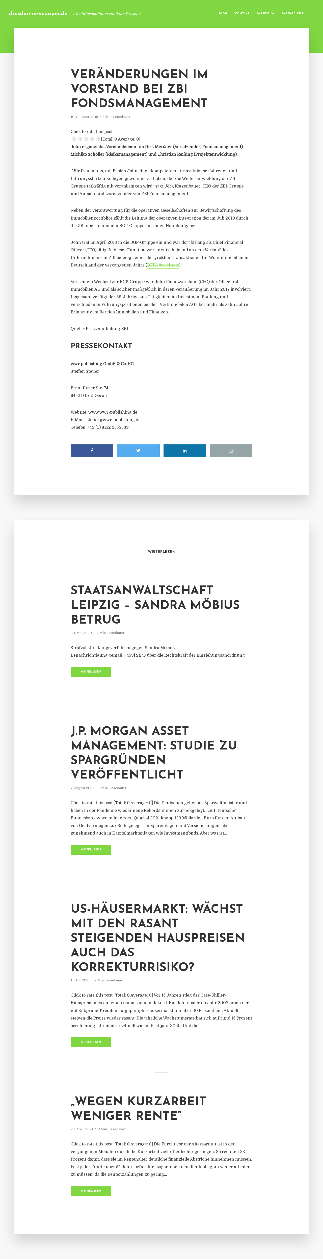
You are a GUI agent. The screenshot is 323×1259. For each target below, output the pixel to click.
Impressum (265, 13)
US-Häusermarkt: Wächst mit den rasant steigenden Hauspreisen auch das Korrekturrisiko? (158, 939)
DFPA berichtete (163, 265)
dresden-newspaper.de (38, 13)
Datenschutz (293, 13)
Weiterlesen (91, 672)
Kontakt (242, 13)
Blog (223, 13)
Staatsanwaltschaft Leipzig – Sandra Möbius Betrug (155, 605)
